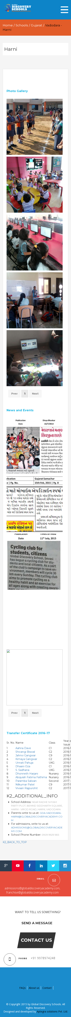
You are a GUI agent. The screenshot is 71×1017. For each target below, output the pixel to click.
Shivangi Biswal (25, 751)
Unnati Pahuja (24, 762)
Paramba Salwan (26, 781)
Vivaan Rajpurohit (26, 788)
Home (8, 25)
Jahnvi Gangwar (25, 755)
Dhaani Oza (22, 766)
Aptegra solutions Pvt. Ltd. (52, 1011)
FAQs (22, 988)
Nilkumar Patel (24, 784)
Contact (47, 988)
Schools (22, 25)
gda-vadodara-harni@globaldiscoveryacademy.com (36, 816)
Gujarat (36, 25)
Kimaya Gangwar (26, 759)
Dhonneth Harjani (26, 773)
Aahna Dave (23, 748)
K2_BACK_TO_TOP (15, 842)
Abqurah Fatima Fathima (31, 777)
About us (34, 988)
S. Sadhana (22, 770)
